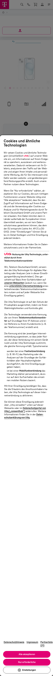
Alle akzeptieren (27, 654)
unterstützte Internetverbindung (25, 286)
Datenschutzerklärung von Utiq (23, 416)
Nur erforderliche (27, 662)
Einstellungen (29, 670)
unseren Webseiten (14, 282)
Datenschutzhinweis (14, 642)
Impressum (32, 642)
